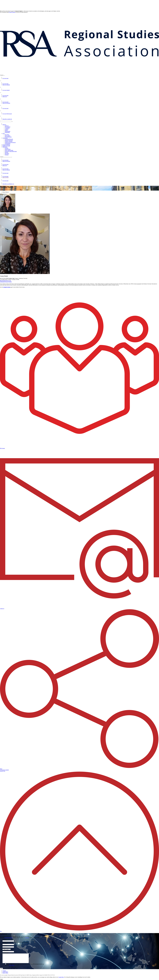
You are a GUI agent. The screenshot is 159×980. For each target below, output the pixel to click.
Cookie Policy (5, 971)
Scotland (10, 281)
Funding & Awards (6, 145)
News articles (7, 135)
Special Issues (7, 149)
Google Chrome (12, 12)
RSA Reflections (8, 136)
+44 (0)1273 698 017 (8, 937)
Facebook (3, 769)
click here (27, 937)
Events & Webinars (6, 144)
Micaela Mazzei (5, 192)
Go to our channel (6, 90)
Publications (4, 146)
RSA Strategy (7, 126)
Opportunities (7, 143)
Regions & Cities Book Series (11, 151)
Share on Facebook (6, 103)
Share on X (4, 96)
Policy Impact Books (9, 150)
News (3, 133)
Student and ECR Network (10, 142)
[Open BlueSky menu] (4, 75)
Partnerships (7, 132)
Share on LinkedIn (6, 84)
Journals (6, 148)
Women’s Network (8, 141)
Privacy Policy (5, 972)
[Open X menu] (0, 92)
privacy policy (11, 965)
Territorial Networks (9, 139)
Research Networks (9, 140)
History (6, 130)
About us (4, 124)
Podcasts (6, 154)
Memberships (7, 131)
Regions (6, 152)
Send (1, 968)
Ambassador (2, 281)
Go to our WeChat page (7, 113)
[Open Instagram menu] (0, 105)
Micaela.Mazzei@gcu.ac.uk (5, 280)
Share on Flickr (5, 177)
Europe (6, 281)
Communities (5, 138)
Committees (7, 127)
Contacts (6, 129)
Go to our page (5, 78)
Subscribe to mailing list (7, 119)
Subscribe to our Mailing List (8, 183)
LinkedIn (7, 769)
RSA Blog (7, 134)
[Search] (12, 121)
